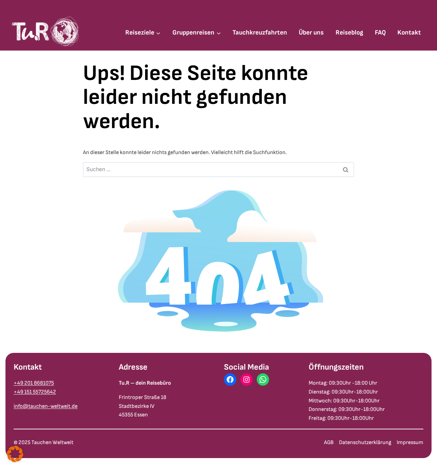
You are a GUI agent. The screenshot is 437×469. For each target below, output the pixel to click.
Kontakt (409, 33)
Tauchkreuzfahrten (259, 33)
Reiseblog (349, 33)
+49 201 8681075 (34, 383)
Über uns (311, 33)
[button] (15, 454)
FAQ (380, 33)
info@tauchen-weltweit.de (45, 406)
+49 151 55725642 (35, 392)
